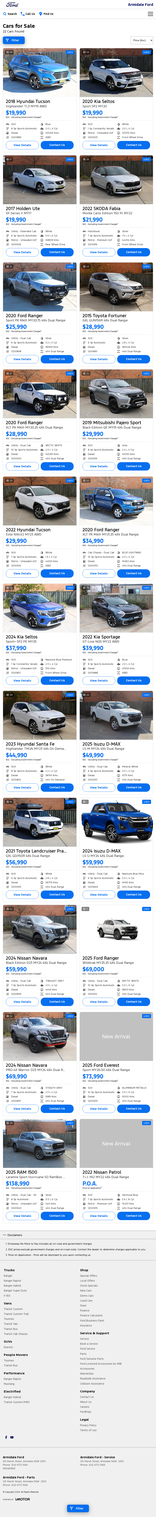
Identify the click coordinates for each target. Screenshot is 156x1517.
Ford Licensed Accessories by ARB (101, 1363)
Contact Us (57, 145)
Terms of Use (88, 1430)
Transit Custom (13, 1309)
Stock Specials (89, 1285)
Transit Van (11, 1324)
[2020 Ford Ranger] (39, 287)
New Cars (86, 1290)
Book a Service (89, 1343)
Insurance (86, 1325)
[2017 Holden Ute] (39, 179)
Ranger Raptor (12, 1280)
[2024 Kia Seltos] (39, 608)
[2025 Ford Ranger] (116, 929)
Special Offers (88, 1275)
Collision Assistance (92, 1383)
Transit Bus (11, 1329)
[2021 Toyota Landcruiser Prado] (39, 822)
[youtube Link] (12, 1437)
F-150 (7, 1295)
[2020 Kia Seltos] (116, 72)
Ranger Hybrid (12, 1285)
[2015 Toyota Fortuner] (116, 287)
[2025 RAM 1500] (39, 1143)
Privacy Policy (88, 1425)
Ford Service (87, 1348)
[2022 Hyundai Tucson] (39, 501)
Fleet (83, 1305)
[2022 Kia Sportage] (116, 608)
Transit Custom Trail (16, 1314)
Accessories (87, 1368)
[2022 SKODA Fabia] (116, 179)
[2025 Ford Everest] (116, 1036)
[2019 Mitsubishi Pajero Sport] (116, 393)
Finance (84, 1310)
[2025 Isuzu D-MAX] (116, 715)
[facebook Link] (6, 1437)
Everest (8, 1347)
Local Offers (87, 1280)
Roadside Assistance (93, 1378)
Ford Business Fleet (92, 1320)
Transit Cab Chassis (16, 1334)
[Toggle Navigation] (150, 14)
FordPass (85, 1411)
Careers (84, 1407)
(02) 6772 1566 (19, 1464)
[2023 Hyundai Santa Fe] (39, 715)
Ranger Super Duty (15, 1290)
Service (84, 1339)
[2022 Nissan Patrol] (116, 1143)
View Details (22, 145)
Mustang (9, 1384)
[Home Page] (12, 4)
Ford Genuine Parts (92, 1358)
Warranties (87, 1373)
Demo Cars (87, 1295)
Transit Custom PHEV (17, 1402)
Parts (83, 1354)
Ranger (8, 1275)
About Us (86, 1402)
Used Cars (86, 1300)
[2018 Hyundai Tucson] (39, 72)
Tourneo (9, 1319)
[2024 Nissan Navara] (39, 929)
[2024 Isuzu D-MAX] (116, 822)
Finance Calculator (91, 1315)
